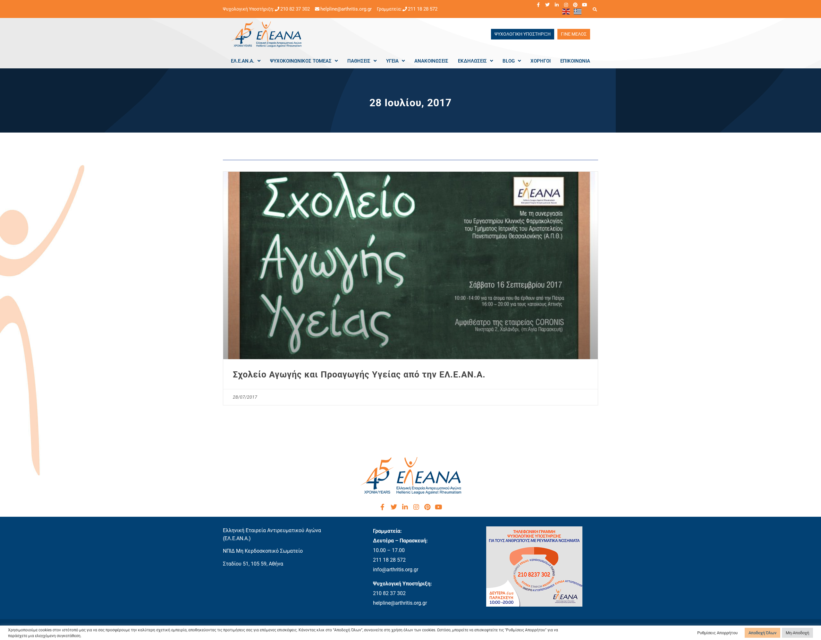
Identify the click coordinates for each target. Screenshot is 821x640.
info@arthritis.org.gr (395, 569)
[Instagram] (566, 5)
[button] (594, 9)
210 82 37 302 (295, 9)
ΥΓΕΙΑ (392, 61)
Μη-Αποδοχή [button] (797, 632)
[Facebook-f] (538, 5)
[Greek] (578, 11)
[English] (566, 11)
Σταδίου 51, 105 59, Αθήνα (253, 564)
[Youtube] (584, 5)
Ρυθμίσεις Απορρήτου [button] (717, 632)
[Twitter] (547, 5)
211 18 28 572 (422, 9)
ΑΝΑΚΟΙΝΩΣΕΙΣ (431, 61)
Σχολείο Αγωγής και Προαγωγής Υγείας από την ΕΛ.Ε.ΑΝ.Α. (359, 374)
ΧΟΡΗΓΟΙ (540, 61)
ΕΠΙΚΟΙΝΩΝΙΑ (575, 61)
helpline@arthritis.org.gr (346, 9)
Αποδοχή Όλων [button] (762, 632)
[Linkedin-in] (556, 5)
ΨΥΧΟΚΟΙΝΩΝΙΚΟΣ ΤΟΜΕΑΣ (301, 61)
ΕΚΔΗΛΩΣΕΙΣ (472, 61)
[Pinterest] (575, 5)
